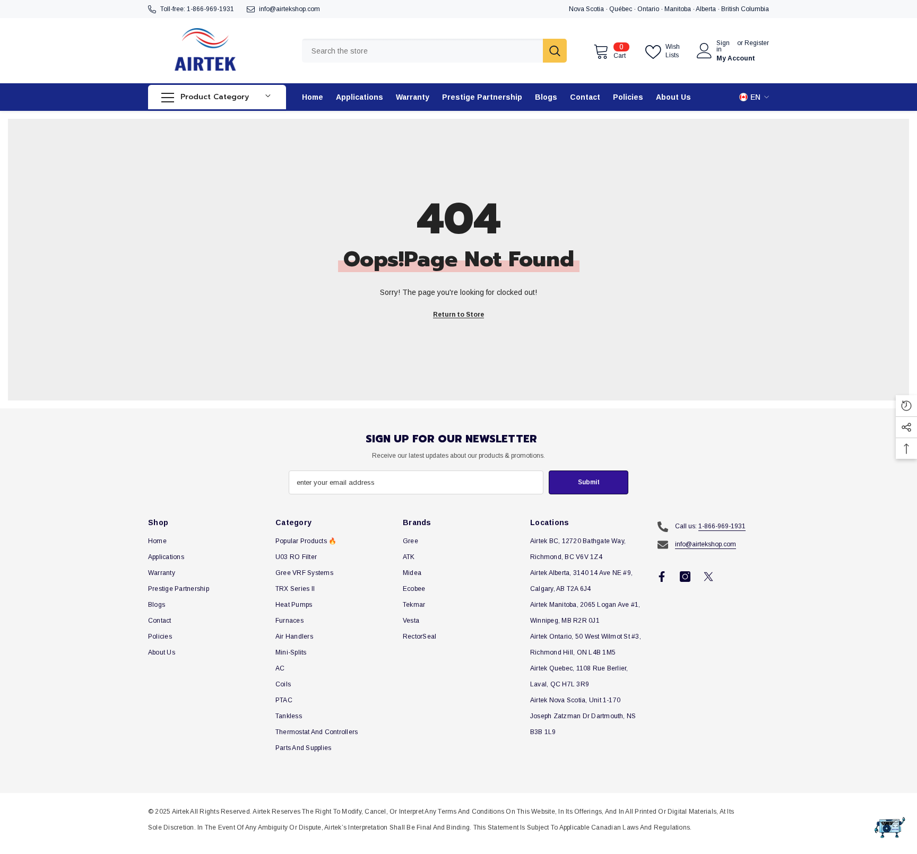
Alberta (706, 9)
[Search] (434, 51)
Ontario (649, 9)
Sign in (723, 46)
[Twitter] (708, 576)
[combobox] (422, 51)
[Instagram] (685, 576)
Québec (621, 9)
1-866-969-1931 (210, 9)
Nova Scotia (587, 9)
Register (757, 43)
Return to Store (458, 314)
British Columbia (745, 9)
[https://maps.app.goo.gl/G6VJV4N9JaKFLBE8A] (695, 9)
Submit (589, 482)
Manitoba (678, 9)
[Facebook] (662, 576)
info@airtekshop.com (289, 9)
